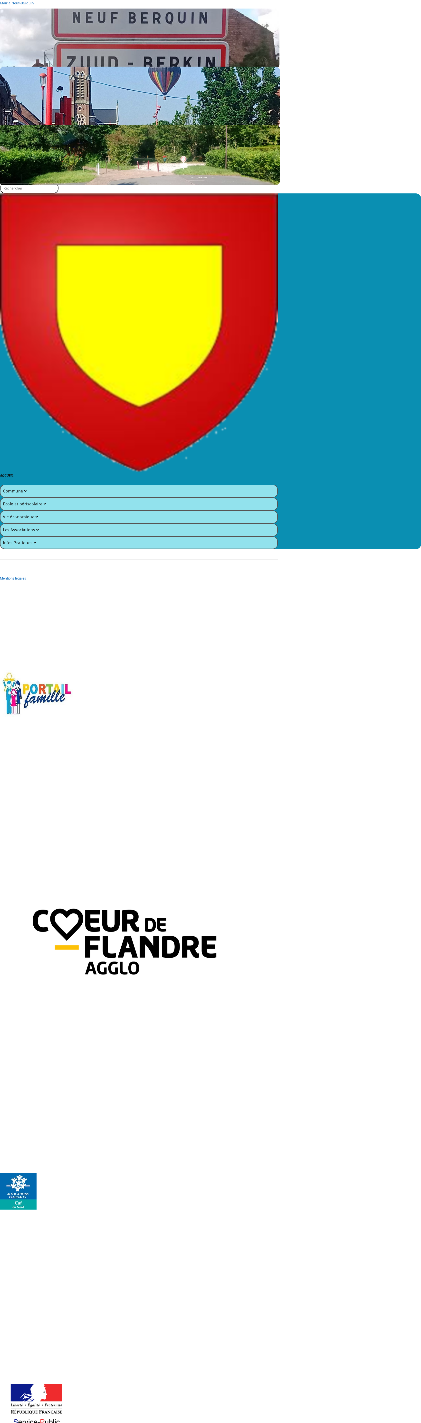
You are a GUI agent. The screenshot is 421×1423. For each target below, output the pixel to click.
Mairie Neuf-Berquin (17, 3)
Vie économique (19, 517)
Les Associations (19, 529)
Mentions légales (13, 578)
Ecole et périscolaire (23, 504)
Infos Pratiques (18, 542)
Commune (13, 491)
